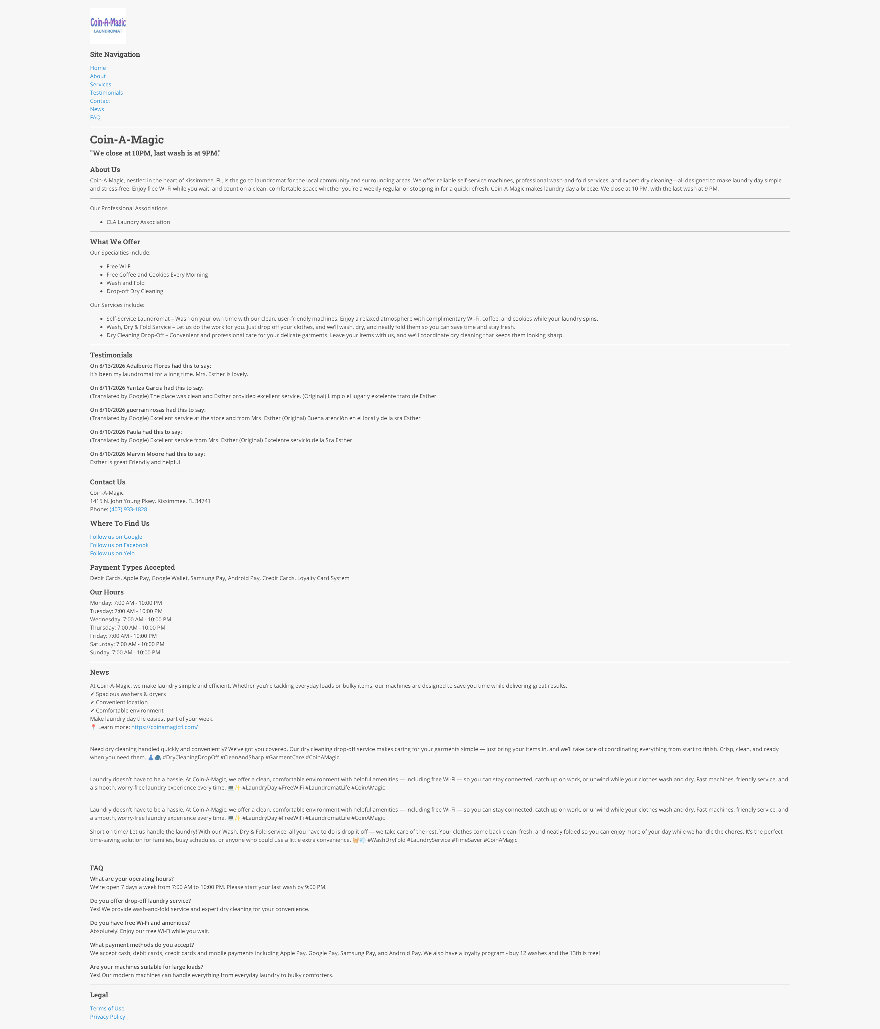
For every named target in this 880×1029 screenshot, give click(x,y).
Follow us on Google (116, 536)
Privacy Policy (107, 1016)
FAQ (95, 117)
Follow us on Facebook (119, 545)
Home (98, 68)
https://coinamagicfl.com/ (164, 727)
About (98, 76)
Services (100, 84)
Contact (100, 101)
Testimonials (106, 92)
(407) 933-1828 (128, 509)
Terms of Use (107, 1008)
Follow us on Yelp (112, 553)
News (97, 109)
